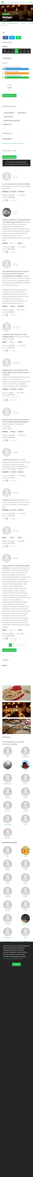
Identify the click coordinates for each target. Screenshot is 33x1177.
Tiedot (3, 23)
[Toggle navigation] (3, 2)
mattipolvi (7, 797)
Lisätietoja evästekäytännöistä (13, 958)
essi (25, 937)
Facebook (9, 85)
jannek (25, 797)
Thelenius (8, 897)
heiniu (25, 910)
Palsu (25, 770)
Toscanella (7, 824)
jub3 (7, 757)
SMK (7, 770)
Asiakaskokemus (13, 23)
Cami (25, 883)
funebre (25, 784)
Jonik (25, 856)
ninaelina (7, 924)
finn (7, 856)
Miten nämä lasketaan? (11, 79)
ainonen (7, 910)
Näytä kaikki (7, 58)
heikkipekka (7, 784)
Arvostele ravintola (9, 95)
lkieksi (7, 883)
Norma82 (8, 838)
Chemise (25, 811)
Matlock (7, 869)
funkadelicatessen (7, 937)
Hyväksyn (16, 964)
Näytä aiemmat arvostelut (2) (11, 397)
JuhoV (25, 824)
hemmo (25, 897)
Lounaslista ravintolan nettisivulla (12, 143)
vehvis (25, 869)
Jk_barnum (7, 811)
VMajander (25, 757)
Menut (24, 23)
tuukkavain (25, 924)
